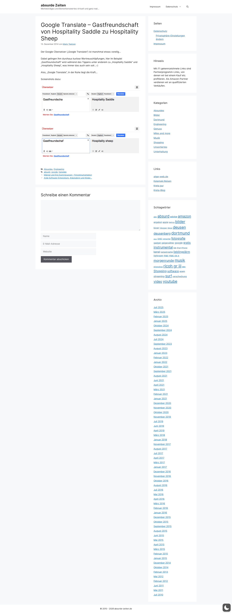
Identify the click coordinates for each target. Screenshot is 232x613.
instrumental (163, 247)
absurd (47, 172)
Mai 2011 (158, 590)
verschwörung (180, 276)
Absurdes (48, 169)
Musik (157, 138)
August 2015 (160, 531)
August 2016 (160, 485)
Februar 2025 (161, 316)
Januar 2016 (160, 512)
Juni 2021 (159, 380)
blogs (170, 228)
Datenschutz (172, 6)
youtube (170, 281)
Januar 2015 (160, 558)
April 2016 (159, 499)
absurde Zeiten (53, 5)
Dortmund (159, 119)
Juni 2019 (159, 426)
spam (182, 271)
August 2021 (160, 375)
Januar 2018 (160, 439)
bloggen (163, 228)
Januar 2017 (160, 467)
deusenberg (162, 233)
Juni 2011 (159, 585)
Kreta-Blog (159, 190)
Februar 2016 (161, 508)
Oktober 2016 (161, 480)
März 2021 (159, 389)
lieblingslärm (181, 251)
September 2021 (162, 371)
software (173, 271)
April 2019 (159, 430)
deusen (179, 227)
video (158, 281)
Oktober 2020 (161, 412)
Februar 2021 (161, 394)
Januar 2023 (160, 353)
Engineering (59, 169)
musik (180, 260)
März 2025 (159, 312)
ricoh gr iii (172, 266)
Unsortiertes (160, 147)
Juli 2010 (158, 594)
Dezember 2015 (162, 517)
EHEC (160, 239)
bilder (180, 221)
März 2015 (159, 549)
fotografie (178, 238)
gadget (157, 243)
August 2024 (161, 334)
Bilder (157, 115)
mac (166, 255)
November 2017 (162, 444)
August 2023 (161, 348)
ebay (155, 239)
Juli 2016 (158, 489)
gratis (187, 242)
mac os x (174, 255)
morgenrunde (164, 260)
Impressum (155, 6)
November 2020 (162, 407)
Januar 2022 (160, 362)
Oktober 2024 (161, 325)
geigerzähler (168, 243)
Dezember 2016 (162, 471)
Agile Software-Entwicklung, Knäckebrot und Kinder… (68, 178)
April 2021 (159, 385)
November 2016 (162, 476)
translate (62, 172)
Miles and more (162, 133)
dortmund (180, 233)
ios (174, 247)
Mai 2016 (159, 494)
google (54, 172)
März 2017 (159, 462)
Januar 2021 (160, 398)
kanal (157, 251)
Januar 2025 (160, 321)
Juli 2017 (158, 453)
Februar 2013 (161, 572)
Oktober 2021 (161, 366)
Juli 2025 (158, 307)
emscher (167, 239)
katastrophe (167, 252)
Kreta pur (159, 185)
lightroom (158, 255)
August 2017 (160, 448)
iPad (179, 248)
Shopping (159, 142)
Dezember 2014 (162, 562)
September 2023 (163, 344)
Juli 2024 (159, 339)
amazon (184, 216)
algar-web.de (161, 176)
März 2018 (159, 435)
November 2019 (162, 417)
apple (165, 222)
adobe (173, 216)
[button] (187, 7)
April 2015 (159, 544)
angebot (158, 222)
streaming (159, 276)
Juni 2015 (159, 535)
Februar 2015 (161, 553)
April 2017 (159, 458)
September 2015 (162, 526)
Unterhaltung (161, 151)
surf (168, 276)
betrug (172, 222)
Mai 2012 (158, 576)
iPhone (184, 248)
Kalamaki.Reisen (162, 181)
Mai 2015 (158, 540)
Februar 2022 (161, 357)
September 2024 (163, 330)
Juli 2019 (158, 421)
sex (184, 266)
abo (155, 217)
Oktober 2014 (161, 567)
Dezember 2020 (162, 403)
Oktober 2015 (161, 521)
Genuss (158, 128)
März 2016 (159, 503)
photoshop (158, 267)
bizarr (157, 228)
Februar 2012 (161, 581)
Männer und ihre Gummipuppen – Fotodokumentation (68, 175)
